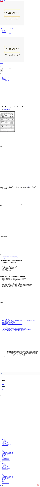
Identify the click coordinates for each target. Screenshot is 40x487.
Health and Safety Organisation (7, 451)
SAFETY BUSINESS (5, 459)
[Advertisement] (19, 93)
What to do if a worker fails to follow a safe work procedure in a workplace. (13, 326)
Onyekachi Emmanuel (6, 109)
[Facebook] (1, 373)
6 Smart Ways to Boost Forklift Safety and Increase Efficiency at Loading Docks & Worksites (16, 329)
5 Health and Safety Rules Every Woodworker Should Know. (11, 327)
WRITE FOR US (5, 78)
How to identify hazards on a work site (8, 321)
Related (6, 258)
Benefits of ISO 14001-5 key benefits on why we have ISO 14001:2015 (13, 330)
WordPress (7, 461)
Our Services (4, 31)
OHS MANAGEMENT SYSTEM (7, 452)
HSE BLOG (4, 79)
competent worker (18, 204)
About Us (3, 30)
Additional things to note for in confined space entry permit (11, 257)
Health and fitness (5, 448)
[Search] (1, 67)
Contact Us (4, 32)
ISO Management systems (6, 449)
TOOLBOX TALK (5, 445)
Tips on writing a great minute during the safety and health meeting (12, 324)
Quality (3, 457)
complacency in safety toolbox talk (7, 323)
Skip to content (2, 0)
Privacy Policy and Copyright (6, 77)
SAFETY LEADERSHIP (6, 460)
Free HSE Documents (5, 35)
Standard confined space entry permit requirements (10, 256)
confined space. (29, 186)
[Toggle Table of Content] (0, 254)
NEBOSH (3, 456)
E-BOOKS (4, 443)
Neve (1, 461)
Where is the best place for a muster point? (8, 322)
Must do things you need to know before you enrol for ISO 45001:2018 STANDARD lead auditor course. (18, 320)
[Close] (1, 70)
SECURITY (4, 455)
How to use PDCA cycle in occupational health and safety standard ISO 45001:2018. (15, 328)
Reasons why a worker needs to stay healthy (9, 318)
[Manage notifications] (38, 485)
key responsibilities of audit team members (8, 319)
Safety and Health (5, 450)
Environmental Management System (7, 453)
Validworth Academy (5, 454)
